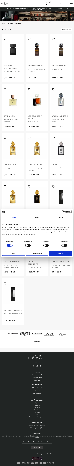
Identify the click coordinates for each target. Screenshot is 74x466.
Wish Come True (60, 116)
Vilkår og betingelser (37, 428)
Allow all (60, 253)
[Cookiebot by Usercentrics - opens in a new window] (63, 211)
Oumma (55, 165)
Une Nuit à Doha (11, 165)
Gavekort (37, 407)
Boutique (37, 410)
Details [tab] (37, 217)
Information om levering (37, 425)
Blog (37, 414)
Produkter (37, 405)
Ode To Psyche (59, 66)
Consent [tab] (13, 217)
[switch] (28, 245)
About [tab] (61, 217)
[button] (71, 3)
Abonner (37, 447)
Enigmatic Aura (35, 66)
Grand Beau (9, 116)
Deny (13, 253)
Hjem (3, 23)
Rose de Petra (35, 165)
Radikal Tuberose (60, 262)
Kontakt (37, 412)
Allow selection (37, 253)
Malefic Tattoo (11, 262)
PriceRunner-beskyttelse (37, 417)
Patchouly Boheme (13, 310)
